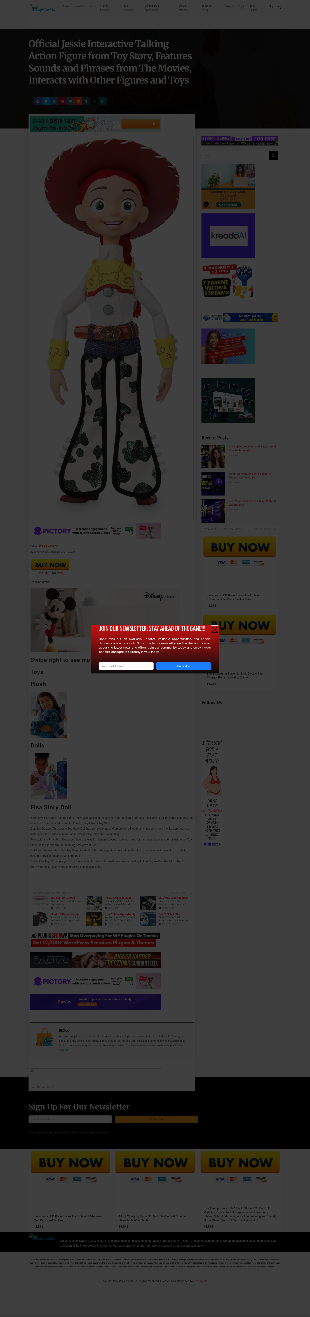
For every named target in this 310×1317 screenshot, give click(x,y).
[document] (155, 658)
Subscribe (183, 666)
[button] (214, 629)
